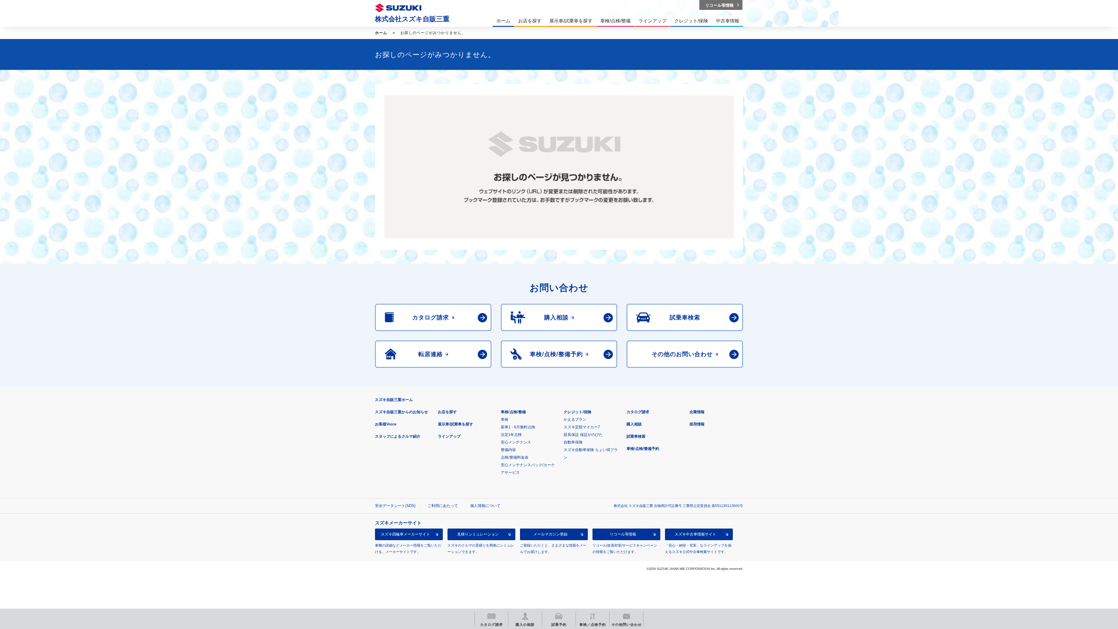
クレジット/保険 (577, 412)
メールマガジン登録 (550, 534)
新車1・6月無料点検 (518, 427)
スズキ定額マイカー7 (582, 427)
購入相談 (634, 424)
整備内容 (508, 450)
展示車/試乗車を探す (455, 424)
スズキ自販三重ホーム (394, 399)
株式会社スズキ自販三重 (412, 19)
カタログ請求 (638, 412)
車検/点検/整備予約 (643, 448)
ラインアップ (449, 436)
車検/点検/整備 (513, 412)
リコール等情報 (623, 534)
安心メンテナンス (516, 442)
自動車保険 (573, 442)
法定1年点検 (511, 434)
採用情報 (697, 424)
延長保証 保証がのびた (583, 434)
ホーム (381, 33)
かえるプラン (575, 419)
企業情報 (697, 412)
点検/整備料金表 (514, 457)
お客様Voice (385, 424)
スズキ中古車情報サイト (695, 534)
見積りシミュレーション (478, 534)
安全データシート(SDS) (395, 505)
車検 (504, 419)
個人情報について (485, 505)
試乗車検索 (636, 436)
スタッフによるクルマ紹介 (397, 436)
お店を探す (447, 412)
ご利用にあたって (443, 505)
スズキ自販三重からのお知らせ (401, 412)
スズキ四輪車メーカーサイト (405, 534)
